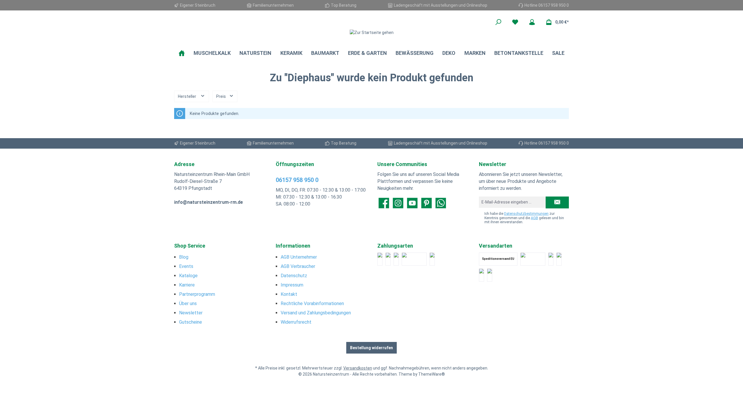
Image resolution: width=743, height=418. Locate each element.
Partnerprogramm (197, 294)
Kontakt (289, 294)
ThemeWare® (431, 374)
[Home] (182, 53)
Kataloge (188, 275)
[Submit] (557, 202)
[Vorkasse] (432, 259)
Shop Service (189, 246)
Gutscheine (190, 322)
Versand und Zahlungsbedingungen (316, 313)
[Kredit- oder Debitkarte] (388, 259)
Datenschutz (294, 275)
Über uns (188, 303)
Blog (183, 257)
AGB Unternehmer (299, 257)
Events (186, 266)
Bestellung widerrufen (371, 347)
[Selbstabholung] (489, 275)
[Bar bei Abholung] (396, 259)
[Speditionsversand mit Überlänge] (481, 275)
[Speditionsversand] (559, 259)
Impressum (292, 285)
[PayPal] (380, 259)
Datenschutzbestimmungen (526, 214)
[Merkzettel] (515, 22)
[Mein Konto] (532, 22)
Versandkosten (357, 368)
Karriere (187, 285)
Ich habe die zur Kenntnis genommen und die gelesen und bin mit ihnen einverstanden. (524, 218)
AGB (534, 218)
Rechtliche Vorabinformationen (312, 303)
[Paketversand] (532, 259)
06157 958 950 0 (297, 179)
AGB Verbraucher (298, 266)
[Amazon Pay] (414, 259)
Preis (221, 96)
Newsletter (191, 313)
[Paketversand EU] (550, 259)
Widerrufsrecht (296, 322)
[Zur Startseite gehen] (371, 32)
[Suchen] (498, 22)
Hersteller (187, 96)
